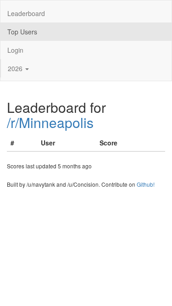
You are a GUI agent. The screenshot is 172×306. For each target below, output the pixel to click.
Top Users (22, 31)
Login (15, 50)
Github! (146, 184)
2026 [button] (16, 68)
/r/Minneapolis (50, 122)
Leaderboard (26, 13)
